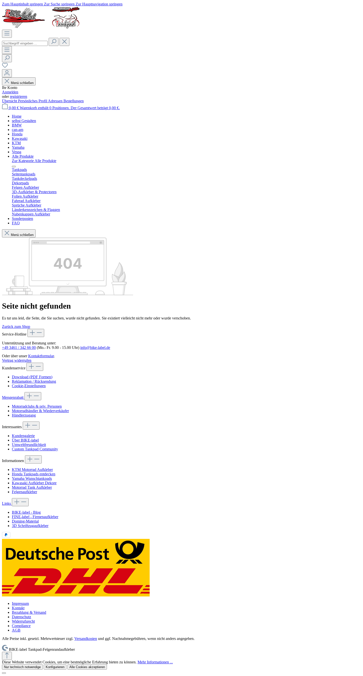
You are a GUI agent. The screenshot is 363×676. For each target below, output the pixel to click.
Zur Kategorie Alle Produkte (34, 161)
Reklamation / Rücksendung (34, 381)
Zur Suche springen (60, 4)
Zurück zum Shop (16, 326)
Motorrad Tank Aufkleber (32, 487)
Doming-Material (25, 521)
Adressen (55, 101)
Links (7, 503)
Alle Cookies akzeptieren (87, 667)
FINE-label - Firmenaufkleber (35, 517)
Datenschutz (21, 617)
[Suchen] (54, 42)
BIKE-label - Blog (26, 512)
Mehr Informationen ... (155, 662)
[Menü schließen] (14, 166)
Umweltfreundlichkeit (29, 445)
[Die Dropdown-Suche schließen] (64, 42)
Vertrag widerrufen (16, 360)
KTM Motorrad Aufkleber (32, 469)
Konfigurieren (55, 667)
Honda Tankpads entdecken (33, 474)
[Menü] (7, 34)
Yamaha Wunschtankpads (32, 478)
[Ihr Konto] (7, 73)
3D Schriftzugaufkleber (30, 526)
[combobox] (25, 43)
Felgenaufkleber (24, 492)
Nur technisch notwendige (22, 667)
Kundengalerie (23, 436)
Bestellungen (73, 101)
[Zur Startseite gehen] (41, 27)
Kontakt (18, 608)
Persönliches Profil (33, 101)
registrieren (18, 96)
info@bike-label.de (95, 347)
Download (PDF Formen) (32, 377)
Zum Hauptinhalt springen (23, 4)
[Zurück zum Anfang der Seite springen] (7, 656)
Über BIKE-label (25, 440)
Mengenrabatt (13, 397)
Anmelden (10, 92)
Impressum (20, 603)
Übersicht (10, 101)
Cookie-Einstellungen (29, 386)
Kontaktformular (41, 356)
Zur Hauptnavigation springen (99, 4)
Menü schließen (22, 83)
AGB (16, 630)
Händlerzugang (24, 415)
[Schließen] (4, 673)
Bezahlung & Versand (29, 612)
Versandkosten (85, 638)
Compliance (21, 626)
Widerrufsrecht (23, 621)
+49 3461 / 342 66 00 (19, 347)
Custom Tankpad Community (35, 449)
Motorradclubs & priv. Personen (37, 406)
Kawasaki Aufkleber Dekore (34, 483)
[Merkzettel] (5, 67)
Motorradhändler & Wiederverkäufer (40, 411)
